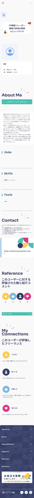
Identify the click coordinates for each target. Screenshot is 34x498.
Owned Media (8, 444)
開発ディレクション (9, 180)
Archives (6, 466)
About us (6, 429)
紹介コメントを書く (7, 314)
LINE (5, 201)
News (4, 437)
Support (5, 452)
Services (5, 459)
